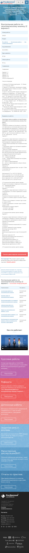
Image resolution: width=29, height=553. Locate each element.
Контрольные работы (16, 42)
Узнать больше (8, 373)
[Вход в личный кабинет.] (23, 2)
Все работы (5, 42)
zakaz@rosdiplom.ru (6, 524)
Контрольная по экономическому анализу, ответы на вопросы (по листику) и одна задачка (9, 321)
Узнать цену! (11, 262)
